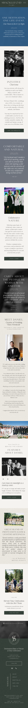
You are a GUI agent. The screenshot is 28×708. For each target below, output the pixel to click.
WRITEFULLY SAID (17, 702)
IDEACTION (16, 701)
